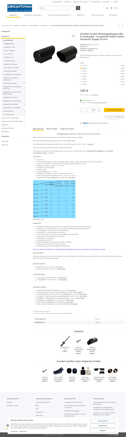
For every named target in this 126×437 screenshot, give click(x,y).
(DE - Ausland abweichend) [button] (100, 102)
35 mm (103, 76)
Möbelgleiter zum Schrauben (12, 101)
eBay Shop (4, 145)
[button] (107, 8)
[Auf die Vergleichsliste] (73, 36)
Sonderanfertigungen (10, 71)
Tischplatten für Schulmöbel (12, 74)
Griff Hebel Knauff (8, 114)
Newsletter (4, 141)
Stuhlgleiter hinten (9, 47)
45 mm (103, 84)
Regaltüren (4, 125)
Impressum (14, 431)
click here (90, 144)
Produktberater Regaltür (72, 411)
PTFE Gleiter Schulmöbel (11, 68)
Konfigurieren (103, 425)
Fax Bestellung (95, 2)
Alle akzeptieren (103, 421)
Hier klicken (59, 267)
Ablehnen (103, 430)
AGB (37, 409)
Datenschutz (23, 431)
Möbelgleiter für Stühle (10, 97)
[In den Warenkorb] (34, 32)
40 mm (103, 82)
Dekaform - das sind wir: (80, 2)
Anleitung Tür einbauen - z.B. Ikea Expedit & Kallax (75, 415)
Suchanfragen (56, 2)
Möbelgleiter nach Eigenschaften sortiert (12, 87)
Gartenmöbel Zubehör (10, 83)
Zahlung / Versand (12, 405)
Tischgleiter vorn (9, 57)
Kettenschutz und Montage (9, 118)
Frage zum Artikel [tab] (67, 129)
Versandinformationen (43, 402)
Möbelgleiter (5, 36)
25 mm (103, 68)
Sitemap (9, 402)
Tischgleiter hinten (9, 61)
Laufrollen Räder (8, 111)
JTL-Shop (116, 434)
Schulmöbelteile (8, 40)
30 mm (103, 71)
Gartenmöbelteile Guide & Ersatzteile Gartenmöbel (104, 403)
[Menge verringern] (82, 110)
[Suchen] (78, 8)
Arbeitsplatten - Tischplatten (12, 108)
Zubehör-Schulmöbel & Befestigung (11, 79)
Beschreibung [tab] (38, 129)
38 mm (103, 79)
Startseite (67, 2)
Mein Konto (106, 2)
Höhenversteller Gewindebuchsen (12, 121)
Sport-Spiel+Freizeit (7, 128)
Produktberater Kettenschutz (73, 402)
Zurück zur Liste (7, 25)
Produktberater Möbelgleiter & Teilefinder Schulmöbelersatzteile (103, 408)
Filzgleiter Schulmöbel (10, 64)
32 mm (103, 74)
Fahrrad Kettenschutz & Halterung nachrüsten (75, 406)
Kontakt (115, 2)
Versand (95, 95)
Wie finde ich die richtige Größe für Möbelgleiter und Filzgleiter (104, 414)
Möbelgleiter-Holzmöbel (10, 104)
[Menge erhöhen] (99, 110)
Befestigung (5, 131)
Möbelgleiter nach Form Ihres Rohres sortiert (12, 93)
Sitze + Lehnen (8, 54)
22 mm (103, 65)
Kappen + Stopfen (9, 50)
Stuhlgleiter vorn (92, 48)
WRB (37, 405)
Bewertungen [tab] (52, 129)
